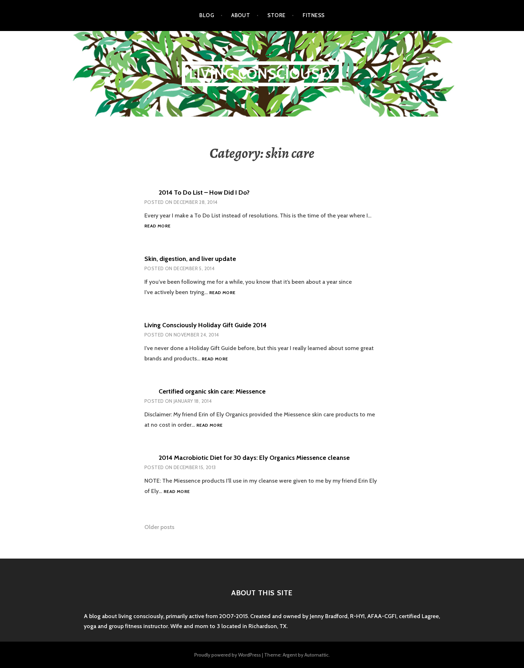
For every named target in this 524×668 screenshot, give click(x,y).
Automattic (316, 655)
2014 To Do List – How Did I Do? (204, 192)
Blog (206, 15)
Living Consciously (262, 73)
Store (276, 15)
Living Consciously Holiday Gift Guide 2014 (205, 325)
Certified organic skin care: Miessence (212, 391)
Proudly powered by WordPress (227, 655)
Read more (157, 226)
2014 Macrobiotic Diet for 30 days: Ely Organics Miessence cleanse (254, 458)
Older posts (159, 527)
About (240, 15)
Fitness (313, 15)
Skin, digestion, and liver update (190, 259)
